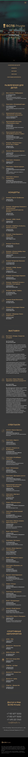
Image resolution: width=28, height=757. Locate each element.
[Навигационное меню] (25, 2)
